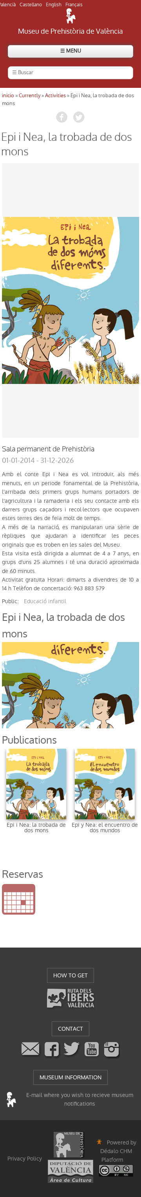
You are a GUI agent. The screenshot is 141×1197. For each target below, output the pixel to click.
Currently (29, 95)
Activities (55, 95)
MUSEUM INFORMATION (70, 1077)
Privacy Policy (24, 1158)
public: (10, 601)
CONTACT (70, 1029)
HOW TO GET (70, 975)
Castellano (31, 5)
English (53, 5)
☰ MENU (70, 51)
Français (74, 5)
